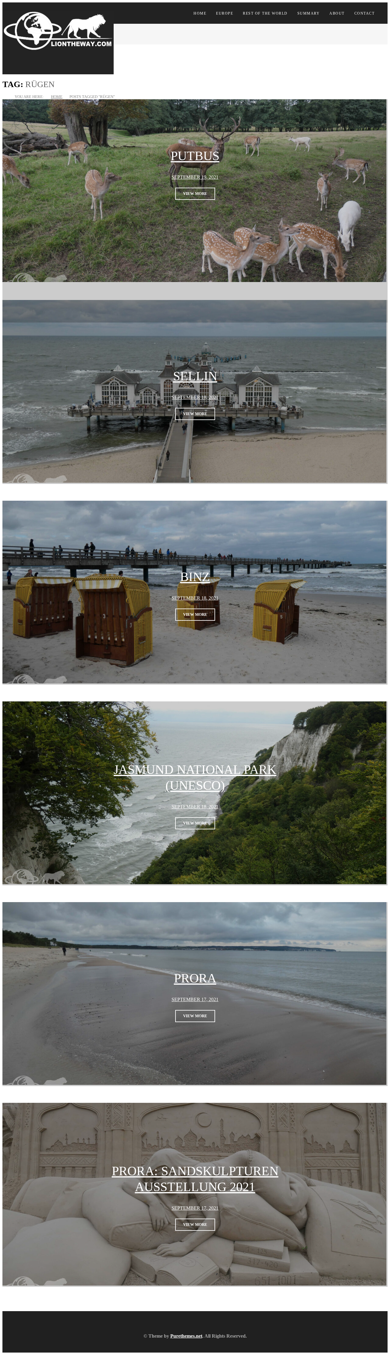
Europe (224, 13)
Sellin (195, 376)
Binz (195, 577)
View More (195, 193)
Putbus (195, 156)
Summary (308, 13)
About (337, 13)
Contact (364, 13)
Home (199, 13)
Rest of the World (265, 13)
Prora (195, 979)
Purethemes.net (186, 1336)
